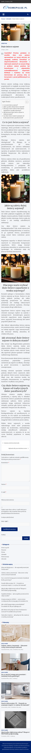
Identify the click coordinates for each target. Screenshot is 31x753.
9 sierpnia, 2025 (5, 736)
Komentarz (5, 462)
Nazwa (3, 484)
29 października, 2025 (6, 649)
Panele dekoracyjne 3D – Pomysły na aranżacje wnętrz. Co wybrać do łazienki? (15, 704)
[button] (26, 102)
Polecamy (6, 622)
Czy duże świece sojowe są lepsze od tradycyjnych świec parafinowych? (13, 116)
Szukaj (3, 534)
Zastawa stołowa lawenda (11, 443)
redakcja (15, 678)
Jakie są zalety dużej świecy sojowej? (13, 107)
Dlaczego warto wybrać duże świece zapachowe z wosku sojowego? (13, 109)
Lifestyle (4, 43)
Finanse (3, 550)
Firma (3, 552)
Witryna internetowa (7, 500)
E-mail (3, 492)
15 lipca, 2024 (4, 49)
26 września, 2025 (5, 707)
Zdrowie (3, 559)
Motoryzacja (5, 556)
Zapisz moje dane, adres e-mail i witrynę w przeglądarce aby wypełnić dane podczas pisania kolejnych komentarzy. (13, 511)
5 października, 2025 (6, 678)
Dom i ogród (5, 547)
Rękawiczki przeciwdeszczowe (18, 448)
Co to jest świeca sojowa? (10, 105)
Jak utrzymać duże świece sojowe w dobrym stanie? (14, 113)
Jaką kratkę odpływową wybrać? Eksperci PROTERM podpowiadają (15, 733)
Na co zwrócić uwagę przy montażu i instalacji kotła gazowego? (13, 675)
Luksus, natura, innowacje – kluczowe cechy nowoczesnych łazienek (14, 646)
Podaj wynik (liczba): (7, 517)
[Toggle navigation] (3, 14)
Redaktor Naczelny (18, 649)
